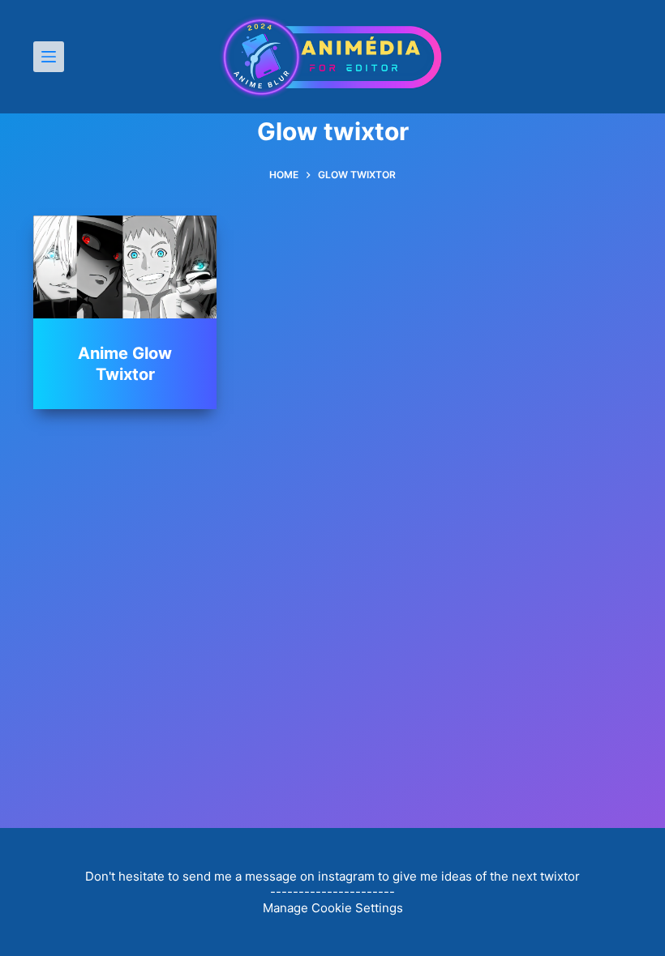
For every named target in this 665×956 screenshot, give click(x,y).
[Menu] (48, 56)
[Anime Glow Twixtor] (125, 267)
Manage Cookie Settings (333, 907)
